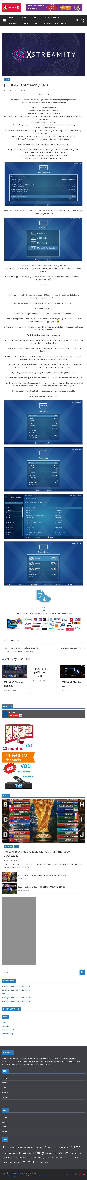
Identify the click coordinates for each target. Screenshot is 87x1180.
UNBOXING (47, 23)
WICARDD (5, 1097)
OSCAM (4, 1083)
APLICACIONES (50, 18)
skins (56, 1157)
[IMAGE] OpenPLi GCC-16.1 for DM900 (16, 1001)
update (6, 1162)
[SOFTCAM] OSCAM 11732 (71, 648)
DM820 (30, 1148)
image (40, 1153)
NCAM (4, 1088)
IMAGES (36, 18)
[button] (15, 17)
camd (16, 1147)
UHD (75, 1157)
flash (21, 1153)
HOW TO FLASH (61, 23)
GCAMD (5, 1092)
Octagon (56, 1153)
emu (66, 1147)
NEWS (11, 18)
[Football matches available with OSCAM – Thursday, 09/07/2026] (43, 821)
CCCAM (4, 1078)
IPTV (35, 23)
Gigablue (28, 1153)
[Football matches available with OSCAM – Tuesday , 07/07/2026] (9, 877)
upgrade (13, 1162)
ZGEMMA (45, 1162)
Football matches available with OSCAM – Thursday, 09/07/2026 (37, 853)
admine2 (22, 90)
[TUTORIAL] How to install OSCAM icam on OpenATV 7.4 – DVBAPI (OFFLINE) (23, 650)
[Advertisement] (19, 931)
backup (7, 1148)
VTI (22, 1162)
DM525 (26, 1148)
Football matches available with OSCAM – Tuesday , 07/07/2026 (42, 875)
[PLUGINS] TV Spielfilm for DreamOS (40, 672)
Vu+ (25, 1162)
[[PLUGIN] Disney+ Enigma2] (14, 666)
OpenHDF (78, 1153)
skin (51, 1157)
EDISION (60, 1148)
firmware (13, 1153)
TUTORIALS (13, 23)
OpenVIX (31, 1158)
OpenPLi (6, 1157)
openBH (71, 1153)
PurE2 (47, 1158)
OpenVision (23, 1157)
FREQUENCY (8, 846)
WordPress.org (7, 1033)
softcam (62, 1157)
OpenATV (64, 1153)
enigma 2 (4, 1153)
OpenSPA (14, 1158)
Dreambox (51, 1147)
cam (11, 1147)
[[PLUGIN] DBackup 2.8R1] (72, 666)
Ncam (50, 1153)
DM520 (21, 1148)
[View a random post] (82, 20)
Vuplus (32, 1162)
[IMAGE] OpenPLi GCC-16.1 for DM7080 (16, 997)
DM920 (41, 1147)
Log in (4, 1022)
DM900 (35, 1148)
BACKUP (27, 23)
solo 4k (70, 1158)
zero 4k (39, 1162)
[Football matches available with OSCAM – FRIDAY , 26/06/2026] (9, 888)
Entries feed (6, 1026)
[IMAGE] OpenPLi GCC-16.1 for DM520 (16, 990)
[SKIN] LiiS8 (6, 994)
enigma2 (75, 1147)
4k (3, 1147)
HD (34, 1153)
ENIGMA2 (23, 18)
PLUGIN (7, 79)
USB (19, 1162)
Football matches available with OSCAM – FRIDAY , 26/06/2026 (41, 887)
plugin (43, 1158)
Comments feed (8, 1030)
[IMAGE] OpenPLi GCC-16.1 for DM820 (16, 986)
